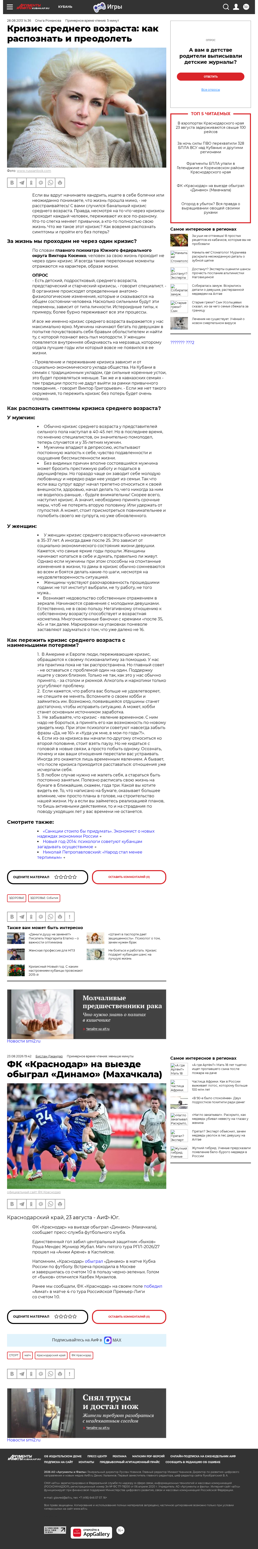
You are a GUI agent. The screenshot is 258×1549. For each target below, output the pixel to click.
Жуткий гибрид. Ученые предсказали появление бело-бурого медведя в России (221, 1152)
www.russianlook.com (34, 171)
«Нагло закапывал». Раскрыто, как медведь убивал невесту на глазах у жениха (220, 1119)
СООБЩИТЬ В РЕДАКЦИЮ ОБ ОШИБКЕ (193, 1462)
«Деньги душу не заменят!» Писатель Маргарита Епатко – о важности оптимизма (54, 938)
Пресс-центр (97, 1456)
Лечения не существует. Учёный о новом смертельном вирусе (218, 321)
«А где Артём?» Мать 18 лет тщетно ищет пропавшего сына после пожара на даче (219, 1069)
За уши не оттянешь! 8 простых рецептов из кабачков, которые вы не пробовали (221, 240)
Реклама (119, 1456)
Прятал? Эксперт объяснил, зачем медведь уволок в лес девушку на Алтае (219, 1135)
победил (153, 1286)
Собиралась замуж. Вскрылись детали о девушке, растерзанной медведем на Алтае (218, 290)
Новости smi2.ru (24, 1041)
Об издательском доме (63, 1456)
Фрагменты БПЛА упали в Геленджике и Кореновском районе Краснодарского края (210, 168)
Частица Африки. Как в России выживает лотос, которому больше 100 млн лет (219, 1085)
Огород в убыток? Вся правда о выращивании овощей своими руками (210, 208)
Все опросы (210, 89)
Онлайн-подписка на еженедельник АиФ (203, 1456)
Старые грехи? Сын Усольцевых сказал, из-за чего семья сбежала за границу (220, 306)
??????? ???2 (182, 342)
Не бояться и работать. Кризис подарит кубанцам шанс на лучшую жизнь (132, 954)
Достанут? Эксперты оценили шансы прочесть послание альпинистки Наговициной (221, 273)
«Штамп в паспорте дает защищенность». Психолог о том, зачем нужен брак (134, 938)
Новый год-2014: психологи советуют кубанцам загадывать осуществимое (89, 844)
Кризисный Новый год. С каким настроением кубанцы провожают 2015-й (56, 970)
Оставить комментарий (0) (129, 877)
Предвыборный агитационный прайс (130, 1462)
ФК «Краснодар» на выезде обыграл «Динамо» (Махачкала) (210, 188)
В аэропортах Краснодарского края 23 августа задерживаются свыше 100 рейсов (211, 127)
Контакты (86, 1462)
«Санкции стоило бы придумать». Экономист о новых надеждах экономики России (95, 834)
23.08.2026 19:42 (19, 1056)
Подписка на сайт (58, 1462)
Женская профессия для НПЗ (52, 950)
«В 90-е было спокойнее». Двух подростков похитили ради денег (218, 1100)
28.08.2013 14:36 (19, 20)
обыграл (93, 1261)
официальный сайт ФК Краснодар (34, 1192)
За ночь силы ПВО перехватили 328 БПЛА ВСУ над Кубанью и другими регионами (210, 147)
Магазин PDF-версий (148, 1456)
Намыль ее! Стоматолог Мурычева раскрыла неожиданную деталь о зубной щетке (219, 256)
